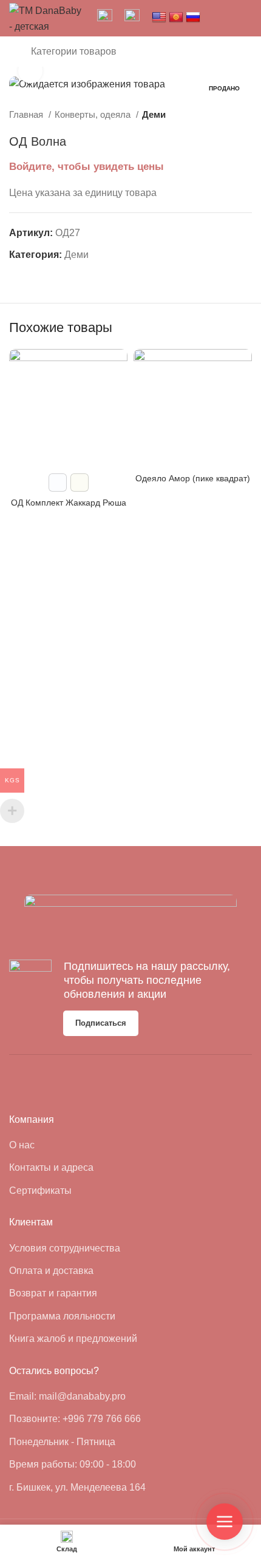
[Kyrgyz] (176, 18)
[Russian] (193, 18)
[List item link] (63, 1145)
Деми (154, 114)
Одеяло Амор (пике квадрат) (192, 478)
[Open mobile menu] (14, 51)
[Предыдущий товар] (221, 115)
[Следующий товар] (246, 115)
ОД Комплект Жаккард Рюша (68, 502)
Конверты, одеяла (94, 114)
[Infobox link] (104, 18)
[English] (159, 18)
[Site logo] (47, 17)
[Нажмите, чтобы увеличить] (30, 71)
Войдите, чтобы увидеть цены (86, 166)
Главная (27, 114)
